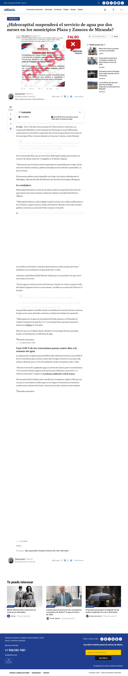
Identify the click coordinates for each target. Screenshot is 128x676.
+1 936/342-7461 (15, 650)
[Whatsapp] (122, 3)
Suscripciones (36, 673)
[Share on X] (65, 96)
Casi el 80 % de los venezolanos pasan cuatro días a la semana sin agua (64, 118)
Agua (26, 551)
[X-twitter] (111, 3)
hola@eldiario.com (11, 655)
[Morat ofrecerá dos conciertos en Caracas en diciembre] (93, 51)
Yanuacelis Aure (20, 94)
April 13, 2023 (51, 152)
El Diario (13, 616)
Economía (101, 67)
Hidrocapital (64, 551)
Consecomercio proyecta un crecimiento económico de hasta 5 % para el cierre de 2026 (64, 612)
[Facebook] (107, 3)
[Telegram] (118, 3)
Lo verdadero (24, 117)
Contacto (46, 673)
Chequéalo (13, 19)
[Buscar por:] (101, 36)
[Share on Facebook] (61, 96)
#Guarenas (59, 297)
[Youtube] (115, 3)
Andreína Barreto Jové (95, 616)
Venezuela (102, 78)
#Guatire (69, 297)
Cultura (101, 53)
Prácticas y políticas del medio (19, 673)
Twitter (29, 325)
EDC (54, 551)
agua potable (33, 551)
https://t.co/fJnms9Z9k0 (52, 148)
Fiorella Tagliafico (55, 618)
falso (58, 551)
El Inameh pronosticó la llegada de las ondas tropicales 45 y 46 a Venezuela (109, 73)
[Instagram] (104, 3)
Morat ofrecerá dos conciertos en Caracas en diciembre (21, 611)
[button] (99, 3)
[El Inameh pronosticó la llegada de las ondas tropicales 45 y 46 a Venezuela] (93, 74)
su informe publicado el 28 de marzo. (59, 373)
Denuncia (49, 551)
